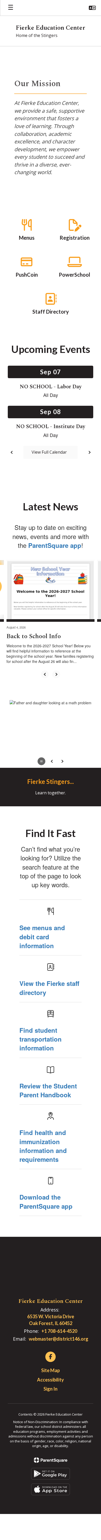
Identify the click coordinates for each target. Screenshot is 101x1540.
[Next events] (89, 452)
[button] (92, 8)
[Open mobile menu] (10, 8)
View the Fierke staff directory (49, 988)
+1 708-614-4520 (59, 1331)
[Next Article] (56, 674)
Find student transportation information (40, 1039)
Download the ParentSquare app (46, 1201)
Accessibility (50, 1380)
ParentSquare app (54, 545)
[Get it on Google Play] (50, 1474)
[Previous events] (12, 452)
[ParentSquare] (51, 1460)
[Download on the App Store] (50, 1489)
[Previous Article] (45, 674)
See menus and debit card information (42, 936)
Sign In (50, 1389)
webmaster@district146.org (58, 1339)
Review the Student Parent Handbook (48, 1090)
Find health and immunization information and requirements (43, 1146)
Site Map (50, 1370)
